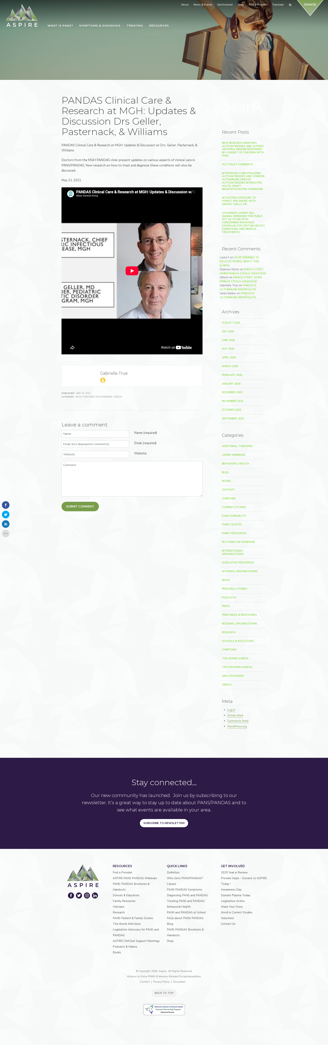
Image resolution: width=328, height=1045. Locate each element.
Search (257, 105)
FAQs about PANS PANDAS (185, 918)
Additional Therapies (237, 446)
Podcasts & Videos (125, 947)
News (226, 580)
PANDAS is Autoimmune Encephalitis (238, 287)
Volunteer (227, 918)
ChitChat (228, 489)
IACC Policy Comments (237, 164)
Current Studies (234, 507)
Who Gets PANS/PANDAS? (185, 878)
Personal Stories (234, 589)
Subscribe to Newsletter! (164, 823)
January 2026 (231, 384)
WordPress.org (237, 726)
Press (226, 606)
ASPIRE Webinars (233, 455)
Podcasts (229, 597)
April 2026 (229, 357)
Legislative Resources (238, 562)
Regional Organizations (239, 623)
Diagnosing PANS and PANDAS (187, 895)
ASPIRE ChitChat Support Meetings (136, 941)
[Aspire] (22, 15)
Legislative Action (233, 901)
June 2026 (228, 340)
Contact (145, 982)
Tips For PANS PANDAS (237, 667)
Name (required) (145, 433)
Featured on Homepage (97, 396)
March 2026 (230, 366)
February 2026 (232, 375)
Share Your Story (232, 907)
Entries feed (235, 715)
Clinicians (229, 498)
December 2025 (232, 392)
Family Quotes (232, 524)
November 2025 (232, 401)
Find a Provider (122, 872)
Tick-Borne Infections (127, 924)
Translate (278, 4)
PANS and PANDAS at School (186, 912)
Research (229, 632)
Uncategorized (233, 676)
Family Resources (234, 533)
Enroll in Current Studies (236, 912)
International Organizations (233, 552)
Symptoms (229, 649)
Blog (79, 396)
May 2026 (228, 349)
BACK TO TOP (164, 993)
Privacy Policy (161, 982)
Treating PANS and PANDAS (186, 901)
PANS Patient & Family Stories (133, 918)
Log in (231, 710)
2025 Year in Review (234, 872)
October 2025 (231, 410)
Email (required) (145, 443)
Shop (170, 941)
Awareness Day (231, 890)
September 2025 (233, 418)
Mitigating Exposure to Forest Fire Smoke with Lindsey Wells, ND (239, 201)
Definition (173, 872)
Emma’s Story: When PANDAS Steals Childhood (243, 271)
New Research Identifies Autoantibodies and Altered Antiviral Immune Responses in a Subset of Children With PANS (243, 149)
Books (226, 481)
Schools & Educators (238, 641)
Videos (118, 396)
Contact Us (228, 924)
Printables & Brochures (239, 615)
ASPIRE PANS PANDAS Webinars (135, 878)
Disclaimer (179, 982)
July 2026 (228, 331)
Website (140, 453)
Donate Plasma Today (235, 895)
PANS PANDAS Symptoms (184, 890)
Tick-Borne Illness (235, 658)
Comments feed (237, 721)
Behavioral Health (235, 463)
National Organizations (240, 571)
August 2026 (231, 322)
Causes (171, 884)
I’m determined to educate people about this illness (239, 261)
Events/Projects (234, 516)
